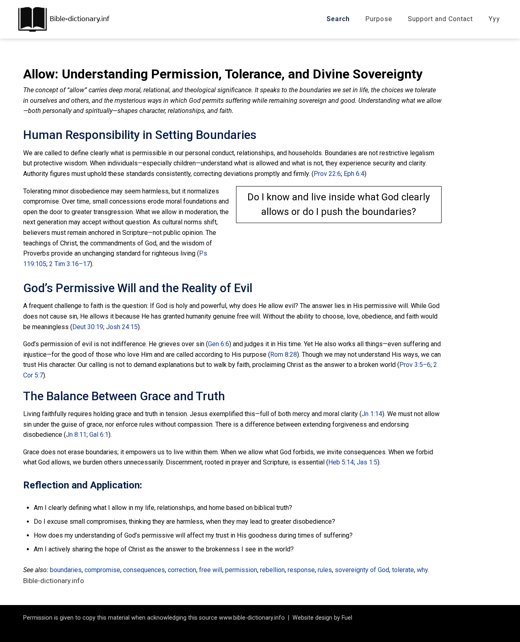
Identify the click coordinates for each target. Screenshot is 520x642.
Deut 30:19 (87, 327)
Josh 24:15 (122, 327)
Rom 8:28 (283, 354)
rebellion (272, 570)
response (301, 570)
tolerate (403, 570)
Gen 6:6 (218, 344)
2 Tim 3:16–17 (69, 264)
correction (182, 570)
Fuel (347, 617)
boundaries (66, 570)
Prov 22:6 (327, 174)
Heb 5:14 (341, 462)
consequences (144, 570)
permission (241, 570)
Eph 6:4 (354, 174)
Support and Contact (440, 19)
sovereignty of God (362, 570)
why (422, 570)
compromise (102, 570)
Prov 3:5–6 (415, 365)
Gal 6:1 (98, 434)
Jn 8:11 (76, 434)
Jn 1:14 (372, 414)
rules (325, 570)
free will (210, 570)
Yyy (494, 19)
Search (338, 19)
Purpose (378, 19)
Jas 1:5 (367, 462)
